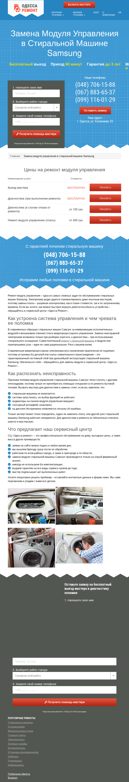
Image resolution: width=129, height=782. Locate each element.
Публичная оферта (19, 774)
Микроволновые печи (20, 731)
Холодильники (16, 726)
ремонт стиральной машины (77, 340)
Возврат (12, 777)
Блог (96, 12)
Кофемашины (16, 765)
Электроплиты (16, 739)
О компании (108, 13)
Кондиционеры (16, 748)
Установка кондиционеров (23, 752)
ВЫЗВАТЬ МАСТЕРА (79, 4)
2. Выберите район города (30, 101)
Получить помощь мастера (37, 134)
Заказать (105, 187)
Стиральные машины (20, 722)
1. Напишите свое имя (27, 87)
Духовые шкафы (17, 743)
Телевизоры (15, 760)
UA (119, 12)
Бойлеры (13, 756)
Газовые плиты (17, 735)
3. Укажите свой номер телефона (34, 115)
